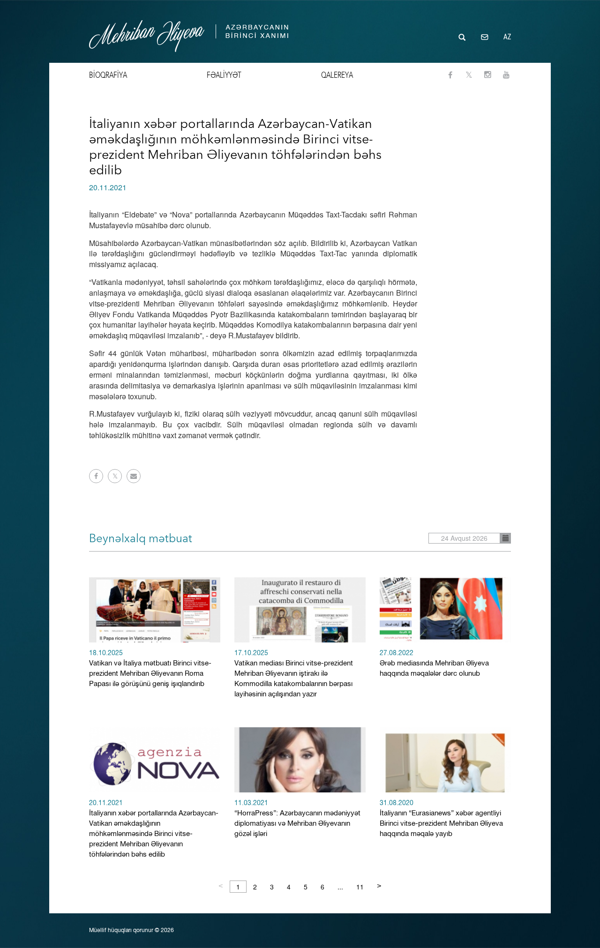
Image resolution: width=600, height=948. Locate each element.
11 (360, 886)
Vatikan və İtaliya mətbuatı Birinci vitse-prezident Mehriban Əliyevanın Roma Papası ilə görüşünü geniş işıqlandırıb (150, 669)
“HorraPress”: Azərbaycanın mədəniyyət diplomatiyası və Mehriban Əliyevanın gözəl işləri (297, 819)
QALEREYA (337, 75)
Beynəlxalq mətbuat (140, 538)
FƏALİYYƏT (224, 75)
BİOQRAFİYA (108, 75)
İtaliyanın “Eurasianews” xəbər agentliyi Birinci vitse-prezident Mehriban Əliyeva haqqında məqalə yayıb (441, 819)
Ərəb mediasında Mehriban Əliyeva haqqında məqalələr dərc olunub (434, 663)
